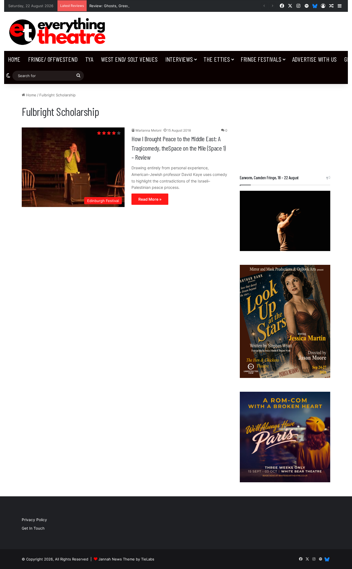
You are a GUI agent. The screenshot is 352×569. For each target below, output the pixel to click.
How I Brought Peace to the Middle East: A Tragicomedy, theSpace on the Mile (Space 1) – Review (178, 148)
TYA (89, 59)
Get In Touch (33, 528)
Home (14, 59)
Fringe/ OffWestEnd (52, 59)
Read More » (149, 199)
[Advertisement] (285, 126)
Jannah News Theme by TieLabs (126, 559)
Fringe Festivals (261, 59)
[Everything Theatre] (58, 31)
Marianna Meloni (148, 130)
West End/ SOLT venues (129, 59)
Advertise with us (314, 59)
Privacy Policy (34, 520)
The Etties (217, 59)
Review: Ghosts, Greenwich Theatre (120, 6)
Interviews (179, 59)
